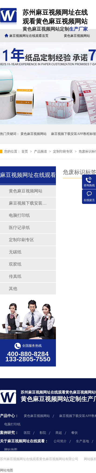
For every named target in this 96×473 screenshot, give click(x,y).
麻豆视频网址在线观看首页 (28, 36)
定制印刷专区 (63, 151)
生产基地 (82, 441)
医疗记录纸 (19, 227)
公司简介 (60, 441)
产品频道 (41, 151)
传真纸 (15, 276)
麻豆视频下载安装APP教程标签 (28, 203)
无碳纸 (15, 252)
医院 (27, 433)
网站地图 (10, 449)
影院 (43, 433)
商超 (58, 433)
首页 (25, 151)
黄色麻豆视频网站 (34, 134)
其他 (13, 288)
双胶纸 (15, 264)
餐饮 (74, 433)
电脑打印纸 (19, 215)
